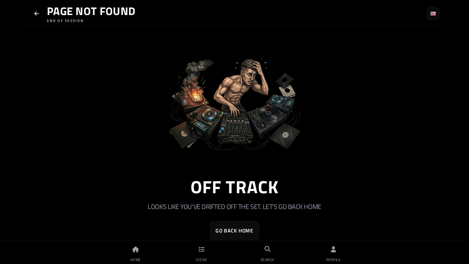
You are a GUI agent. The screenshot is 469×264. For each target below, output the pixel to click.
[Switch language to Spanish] (433, 13)
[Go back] (36, 13)
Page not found (91, 11)
